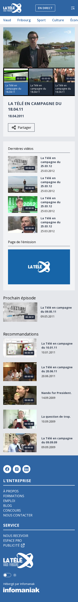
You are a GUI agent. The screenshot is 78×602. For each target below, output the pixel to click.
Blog (7, 505)
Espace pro (12, 540)
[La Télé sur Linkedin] (26, 469)
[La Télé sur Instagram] (16, 469)
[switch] (7, 575)
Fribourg (24, 20)
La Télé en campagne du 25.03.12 (50, 162)
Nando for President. (56, 393)
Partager (24, 127)
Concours (12, 510)
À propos (11, 491)
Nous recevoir (15, 536)
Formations (13, 496)
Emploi (9, 501)
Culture (58, 20)
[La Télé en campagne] (39, 266)
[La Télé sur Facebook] (7, 469)
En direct (45, 8)
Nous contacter (17, 515)
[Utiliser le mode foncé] (15, 575)
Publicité (11, 545)
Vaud (7, 20)
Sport (41, 20)
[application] (39, 47)
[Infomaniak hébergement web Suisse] (39, 590)
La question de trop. (56, 416)
